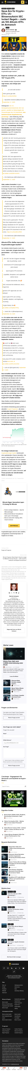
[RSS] (14, 593)
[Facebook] (4, 968)
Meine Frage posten (14, 717)
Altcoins (9, 8)
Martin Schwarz (10, 29)
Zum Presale (14, 525)
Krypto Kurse (17, 1004)
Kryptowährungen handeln (7, 1005)
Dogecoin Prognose (6, 550)
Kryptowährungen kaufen (8, 453)
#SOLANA (10, 361)
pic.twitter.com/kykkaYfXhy (11, 308)
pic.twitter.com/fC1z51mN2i (11, 364)
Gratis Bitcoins (17, 1016)
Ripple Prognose (5, 1032)
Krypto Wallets (17, 1006)
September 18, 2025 (9, 314)
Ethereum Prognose (19, 1030)
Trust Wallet (17, 1018)
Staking (16, 1008)
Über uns (4, 985)
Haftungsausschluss (19, 985)
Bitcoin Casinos (18, 1019)
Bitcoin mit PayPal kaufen (7, 1004)
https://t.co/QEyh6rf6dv (10, 96)
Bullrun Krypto (5, 1007)
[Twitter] (11, 593)
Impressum (4, 992)
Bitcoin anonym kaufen (6, 1014)
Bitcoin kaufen (5, 1002)
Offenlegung (4, 34)
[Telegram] (15, 968)
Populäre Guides (7, 810)
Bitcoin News (10, 891)
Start (2, 6)
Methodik (4, 990)
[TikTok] (14, 972)
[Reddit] (18, 593)
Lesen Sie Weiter (14, 676)
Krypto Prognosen (12, 409)
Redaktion (4, 988)
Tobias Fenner (16, 685)
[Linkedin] (9, 593)
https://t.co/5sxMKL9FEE (14, 232)
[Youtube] (16, 593)
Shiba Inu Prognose (6, 1028)
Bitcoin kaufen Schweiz (7, 1019)
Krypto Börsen (17, 1001)
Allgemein (7, 6)
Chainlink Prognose (19, 1032)
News (13, 8)
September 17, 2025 (9, 102)
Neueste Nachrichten (9, 842)
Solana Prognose (5, 1030)
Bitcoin (9, 924)
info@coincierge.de (15, 1064)
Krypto (9, 939)
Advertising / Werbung (19, 990)
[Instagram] (7, 968)
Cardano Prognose (18, 1028)
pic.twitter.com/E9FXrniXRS (11, 173)
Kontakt (3, 987)
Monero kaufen (18, 1014)
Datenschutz (17, 987)
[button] (26, 3)
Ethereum (9, 907)
